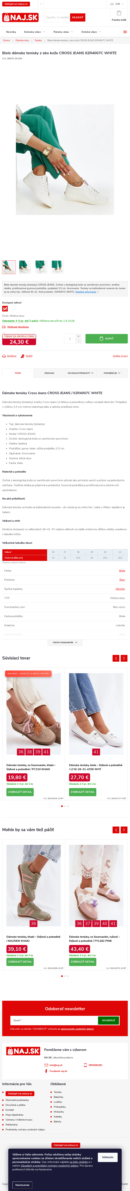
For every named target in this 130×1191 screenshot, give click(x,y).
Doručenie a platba (15, 1105)
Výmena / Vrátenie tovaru (19, 1119)
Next (124, 658)
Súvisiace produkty (79, 373)
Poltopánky (60, 1107)
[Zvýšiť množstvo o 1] (78, 336)
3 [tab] (68, 806)
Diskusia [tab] (49, 373)
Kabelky (58, 1116)
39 (37, 752)
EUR (118, 4)
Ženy (122, 580)
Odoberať (108, 1020)
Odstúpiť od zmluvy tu (16, 4)
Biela (122, 571)
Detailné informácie (85, 291)
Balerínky (58, 1097)
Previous (116, 658)
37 (87, 924)
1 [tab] (62, 806)
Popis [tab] (18, 373)
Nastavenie (22, 1185)
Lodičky (58, 1102)
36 (20, 752)
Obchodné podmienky (17, 1100)
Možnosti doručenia (18, 327)
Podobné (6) (110, 373)
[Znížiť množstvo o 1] (78, 341)
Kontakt (10, 1110)
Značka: (120, 356)
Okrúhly (120, 589)
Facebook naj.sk (58, 1071)
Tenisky (58, 1092)
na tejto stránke (78, 1162)
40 (104, 924)
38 (29, 752)
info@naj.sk (56, 1065)
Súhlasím (107, 1157)
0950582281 (95, 1065)
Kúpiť (109, 339)
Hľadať (77, 17)
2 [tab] (65, 806)
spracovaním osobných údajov (77, 1029)
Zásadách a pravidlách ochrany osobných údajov (49, 1166)
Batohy (57, 1121)
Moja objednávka (14, 1114)
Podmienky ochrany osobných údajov (25, 1129)
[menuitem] (11, 32)
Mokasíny (59, 1112)
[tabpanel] (33, 734)
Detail (27, 792)
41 (46, 752)
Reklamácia (11, 1124)
